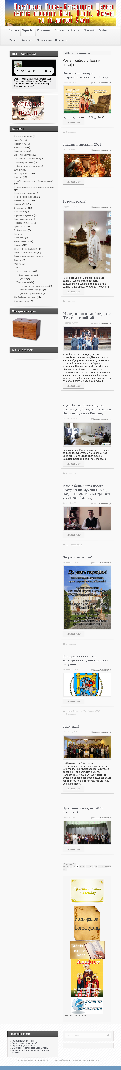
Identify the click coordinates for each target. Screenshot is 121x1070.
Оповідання (20, 212)
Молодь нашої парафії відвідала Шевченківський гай (87, 316)
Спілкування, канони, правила (28, 256)
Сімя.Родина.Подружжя (25, 249)
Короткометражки (28, 275)
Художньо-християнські (30, 293)
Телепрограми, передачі (31, 290)
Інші (18, 267)
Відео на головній (22, 151)
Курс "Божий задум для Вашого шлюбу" (33, 181)
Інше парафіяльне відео (28, 158)
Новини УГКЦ (20, 204)
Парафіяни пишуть (23, 219)
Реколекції (19, 237)
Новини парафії (21, 200)
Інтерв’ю (18, 140)
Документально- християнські (34, 286)
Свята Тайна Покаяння (25, 252)
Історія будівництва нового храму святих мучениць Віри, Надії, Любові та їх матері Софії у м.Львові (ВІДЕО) (87, 492)
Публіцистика (21, 230)
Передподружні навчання (24, 1045)
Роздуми (18, 245)
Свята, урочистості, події (28, 166)
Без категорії (20, 147)
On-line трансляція (23, 136)
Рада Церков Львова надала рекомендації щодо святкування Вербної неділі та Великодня (87, 409)
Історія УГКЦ (20, 144)
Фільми (17, 264)
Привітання (19, 226)
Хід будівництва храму (25, 297)
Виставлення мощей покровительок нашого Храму (85, 75)
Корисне (18, 177)
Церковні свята (21, 301)
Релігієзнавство (22, 241)
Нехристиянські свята (25, 193)
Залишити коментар (102, 83)
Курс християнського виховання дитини (34, 187)
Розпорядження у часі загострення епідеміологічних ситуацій (85, 660)
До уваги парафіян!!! (78, 557)
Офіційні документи (23, 215)
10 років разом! (74, 201)
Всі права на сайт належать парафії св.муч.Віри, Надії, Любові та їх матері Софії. (48, 1060)
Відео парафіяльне (23, 155)
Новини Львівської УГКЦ (26, 197)
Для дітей (19, 170)
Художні (23, 278)
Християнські (23, 282)
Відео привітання (24, 162)
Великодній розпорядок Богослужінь (30, 1048)
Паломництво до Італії (23, 1041)
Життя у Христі (21, 173)
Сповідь (18, 260)
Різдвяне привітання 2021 (82, 144)
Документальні (26, 271)
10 (91, 867)
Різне (16, 234)
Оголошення (20, 208)
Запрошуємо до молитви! (24, 1043)
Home (70, 53)
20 (95, 867)
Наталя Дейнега (24, 223)
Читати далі (73, 122)
